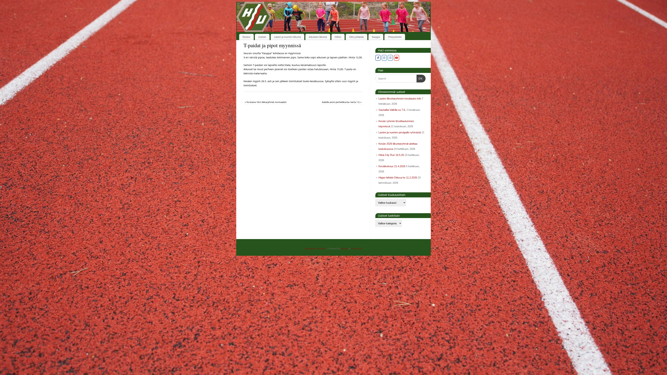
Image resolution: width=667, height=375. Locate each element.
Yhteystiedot (395, 37)
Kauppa (376, 37)
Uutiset (262, 37)
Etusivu (246, 37)
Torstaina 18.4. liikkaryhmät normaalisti (265, 102)
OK (420, 78)
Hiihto (338, 37)
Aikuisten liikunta (318, 37)
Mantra (344, 248)
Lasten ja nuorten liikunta (287, 37)
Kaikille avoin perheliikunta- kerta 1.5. (341, 102)
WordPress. (357, 248)
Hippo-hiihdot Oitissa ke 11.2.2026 (397, 177)
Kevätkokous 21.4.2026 (391, 166)
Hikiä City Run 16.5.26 (391, 154)
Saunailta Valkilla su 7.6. (392, 109)
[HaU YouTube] (396, 58)
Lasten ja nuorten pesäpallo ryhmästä (399, 132)
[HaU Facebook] (378, 58)
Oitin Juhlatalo (356, 37)
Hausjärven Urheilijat (315, 248)
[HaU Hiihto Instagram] (390, 58)
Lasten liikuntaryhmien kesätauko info (399, 98)
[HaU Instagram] (384, 58)
